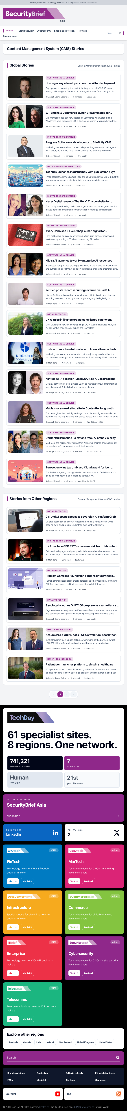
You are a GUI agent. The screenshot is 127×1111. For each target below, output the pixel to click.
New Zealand (65, 1042)
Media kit (27, 881)
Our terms (100, 1080)
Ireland (50, 1042)
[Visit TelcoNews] (24, 988)
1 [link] (60, 694)
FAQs (10, 1080)
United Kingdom (85, 1042)
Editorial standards (104, 1073)
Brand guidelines (15, 1073)
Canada (27, 1042)
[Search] (120, 33)
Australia (13, 1042)
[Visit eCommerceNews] (85, 896)
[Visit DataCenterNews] (24, 896)
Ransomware (10, 36)
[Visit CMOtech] (85, 850)
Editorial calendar (75, 1073)
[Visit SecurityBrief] (85, 942)
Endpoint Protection (64, 30)
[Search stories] (117, 1057)
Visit (11, 881)
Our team (70, 1080)
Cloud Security (26, 30)
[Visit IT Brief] (24, 942)
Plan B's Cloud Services (61, 1107)
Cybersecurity (44, 30)
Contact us (42, 1073)
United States (105, 1042)
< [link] (53, 694)
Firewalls (82, 30)
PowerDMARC (102, 1107)
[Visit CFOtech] (24, 850)
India (38, 1042)
